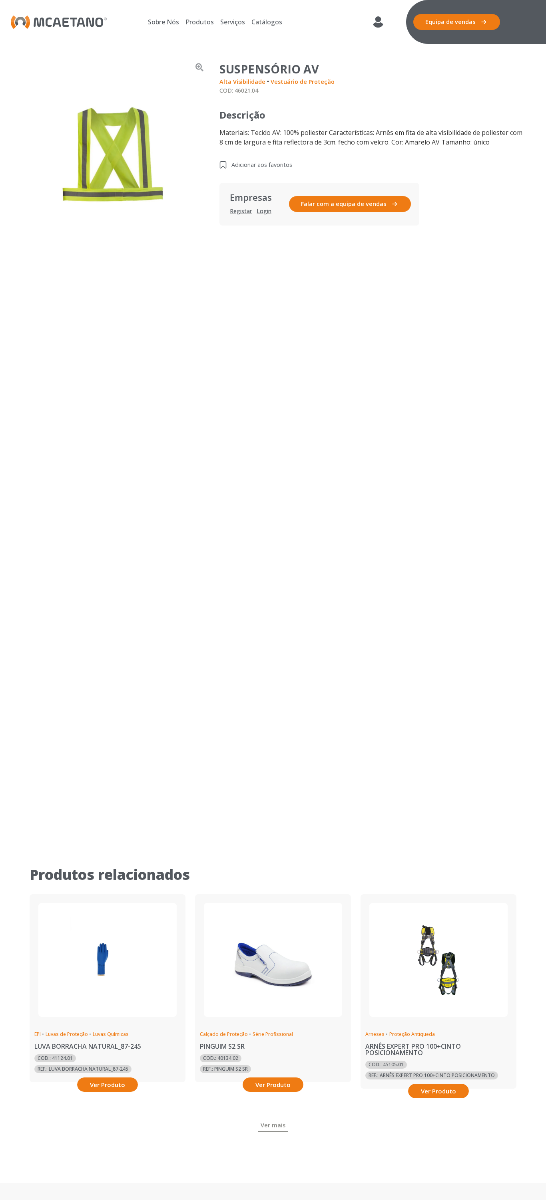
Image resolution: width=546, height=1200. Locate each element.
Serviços (232, 22)
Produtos (199, 22)
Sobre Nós (163, 22)
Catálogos (266, 22)
